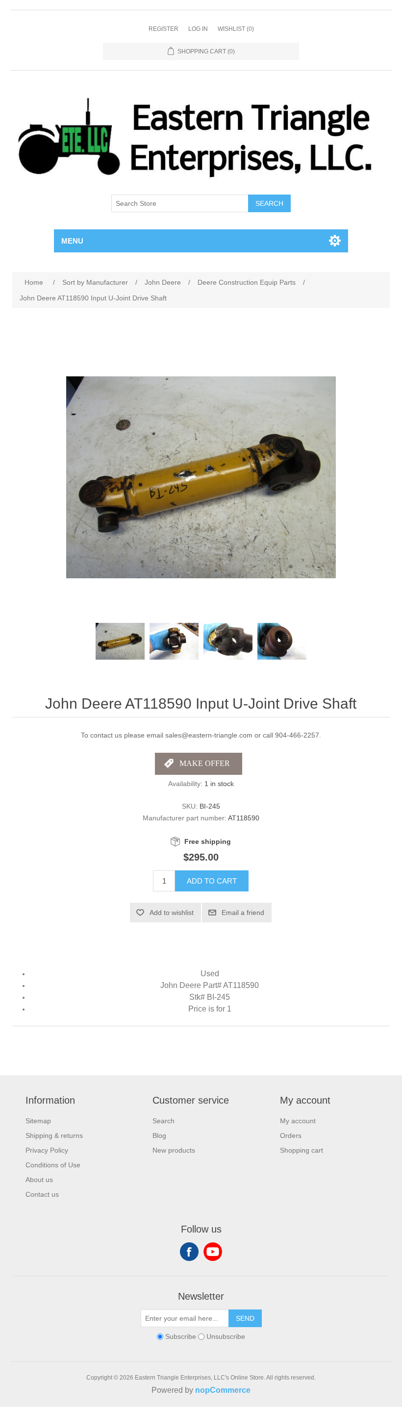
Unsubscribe (225, 1336)
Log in (198, 28)
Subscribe (180, 1336)
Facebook (189, 1251)
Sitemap (38, 1121)
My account (298, 1121)
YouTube (212, 1251)
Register (163, 28)
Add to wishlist (172, 912)
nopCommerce (223, 1390)
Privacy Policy (46, 1150)
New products (173, 1150)
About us (39, 1180)
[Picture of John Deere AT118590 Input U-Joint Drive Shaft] (120, 641)
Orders (291, 1135)
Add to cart (212, 881)
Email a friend (243, 912)
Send (245, 1318)
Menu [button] (72, 241)
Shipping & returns (54, 1135)
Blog (159, 1135)
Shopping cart (301, 1150)
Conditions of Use (52, 1165)
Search (269, 203)
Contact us (42, 1194)
